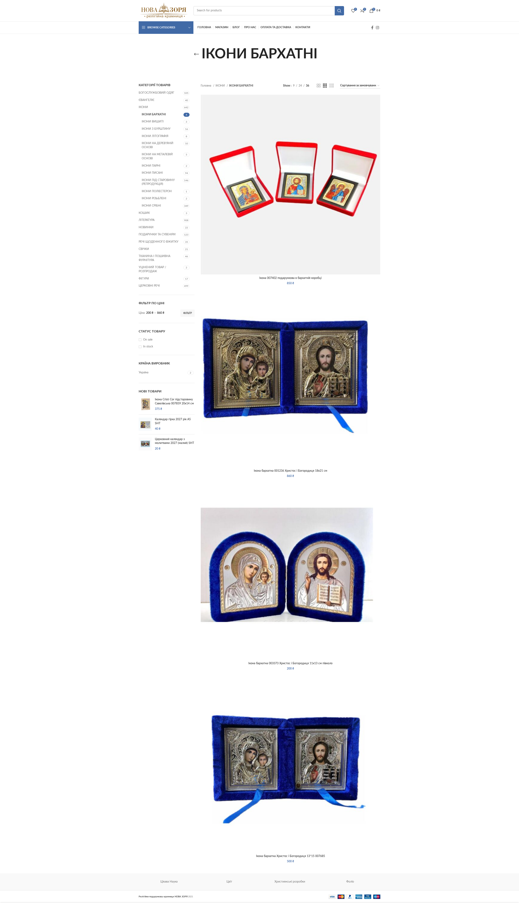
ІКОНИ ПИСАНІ (152, 172)
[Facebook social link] (372, 28)
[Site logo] (164, 10)
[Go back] (196, 54)
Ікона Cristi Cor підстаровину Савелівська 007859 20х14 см (174, 401)
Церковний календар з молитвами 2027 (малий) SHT (174, 441)
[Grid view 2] (319, 85)
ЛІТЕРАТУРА (146, 220)
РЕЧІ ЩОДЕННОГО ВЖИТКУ (158, 241)
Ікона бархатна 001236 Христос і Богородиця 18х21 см (290, 470)
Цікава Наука (169, 881)
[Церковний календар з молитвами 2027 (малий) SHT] (145, 444)
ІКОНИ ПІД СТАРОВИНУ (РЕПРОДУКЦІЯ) (158, 182)
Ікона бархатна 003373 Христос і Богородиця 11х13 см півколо (290, 663)
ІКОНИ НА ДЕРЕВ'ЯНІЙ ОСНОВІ (157, 145)
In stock (148, 346)
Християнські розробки (290, 881)
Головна (206, 85)
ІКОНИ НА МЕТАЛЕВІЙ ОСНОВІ (157, 156)
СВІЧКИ (144, 249)
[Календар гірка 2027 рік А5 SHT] (145, 424)
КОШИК (144, 213)
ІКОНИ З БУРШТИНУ (156, 128)
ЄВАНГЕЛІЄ (146, 100)
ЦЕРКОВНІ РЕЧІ (149, 285)
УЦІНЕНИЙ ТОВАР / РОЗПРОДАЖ (152, 269)
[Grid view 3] (325, 85)
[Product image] (291, 184)
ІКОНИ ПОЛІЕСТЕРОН (157, 191)
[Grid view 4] (331, 85)
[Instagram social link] (377, 28)
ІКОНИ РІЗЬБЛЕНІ (154, 198)
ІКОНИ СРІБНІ (151, 205)
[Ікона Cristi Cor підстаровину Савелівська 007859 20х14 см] (145, 404)
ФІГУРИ (144, 278)
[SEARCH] (339, 10)
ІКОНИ (143, 107)
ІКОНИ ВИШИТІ (153, 121)
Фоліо (350, 881)
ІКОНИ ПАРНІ (151, 165)
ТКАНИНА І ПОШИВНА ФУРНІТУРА (154, 258)
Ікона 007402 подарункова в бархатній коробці (290, 278)
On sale (147, 339)
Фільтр (187, 313)
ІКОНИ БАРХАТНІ (154, 114)
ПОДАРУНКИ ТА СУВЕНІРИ (157, 234)
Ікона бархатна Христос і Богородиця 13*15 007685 (290, 856)
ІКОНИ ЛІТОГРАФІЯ (155, 136)
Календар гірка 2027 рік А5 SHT (173, 421)
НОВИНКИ (146, 227)
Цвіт (229, 881)
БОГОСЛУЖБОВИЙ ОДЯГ (156, 92)
